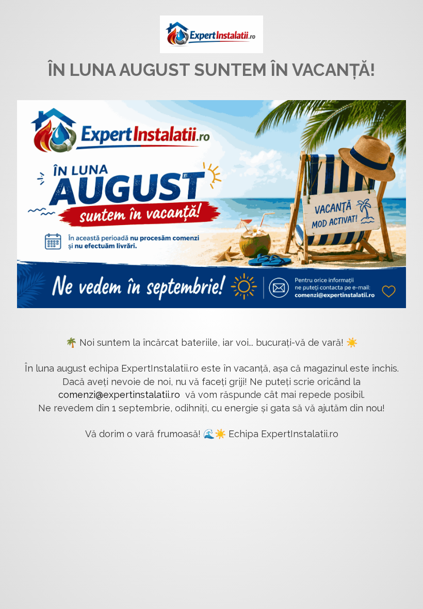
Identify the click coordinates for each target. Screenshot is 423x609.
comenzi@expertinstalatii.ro (119, 394)
